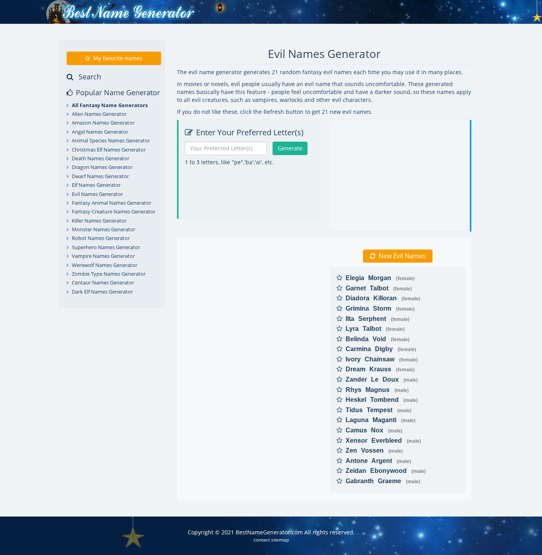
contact (262, 539)
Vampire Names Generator (103, 255)
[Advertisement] (249, 219)
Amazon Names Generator (103, 122)
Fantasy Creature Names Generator (114, 211)
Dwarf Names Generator (100, 176)
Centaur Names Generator (103, 282)
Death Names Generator (100, 158)
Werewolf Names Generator (104, 265)
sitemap (280, 539)
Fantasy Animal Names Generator (111, 202)
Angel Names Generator (100, 131)
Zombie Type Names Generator (109, 273)
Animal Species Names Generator (111, 140)
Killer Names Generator (99, 220)
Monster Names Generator (103, 229)
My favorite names (117, 58)
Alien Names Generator (99, 113)
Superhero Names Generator (106, 247)
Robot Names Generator (101, 238)
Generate (290, 148)
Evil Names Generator (97, 194)
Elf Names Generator (96, 184)
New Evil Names (402, 256)
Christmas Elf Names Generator (109, 149)
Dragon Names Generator (102, 167)
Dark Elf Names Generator (102, 291)
